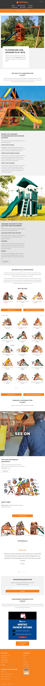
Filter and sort (5, 315)
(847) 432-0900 (3, 657)
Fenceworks (4, 147)
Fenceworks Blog (26, 666)
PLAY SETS (30, 5)
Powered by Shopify (4, 684)
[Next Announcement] (42, 10)
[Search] (42, 1)
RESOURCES (30, 7)
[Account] (40, 1)
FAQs (24, 657)
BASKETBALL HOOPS (21, 5)
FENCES (13, 5)
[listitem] (22, 11)
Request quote (10, 63)
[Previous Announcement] (3, 10)
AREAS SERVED (23, 7)
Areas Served (25, 655)
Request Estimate (11, 394)
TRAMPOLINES (14, 7)
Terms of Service (26, 664)
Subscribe (22, 591)
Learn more (5, 261)
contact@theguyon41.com (5, 655)
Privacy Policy (25, 662)
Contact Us (5, 471)
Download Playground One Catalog (34, 394)
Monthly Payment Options (22, 643)
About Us (25, 658)
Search (24, 660)
